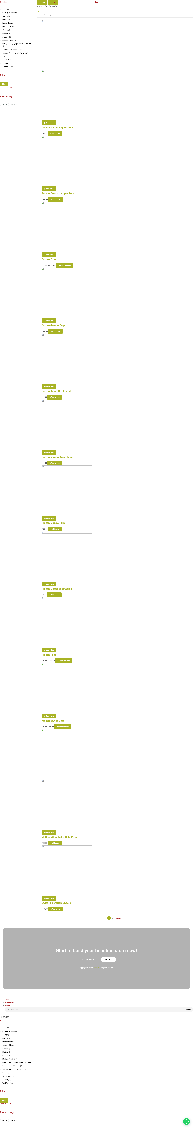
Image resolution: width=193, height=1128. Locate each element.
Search (188, 1009)
